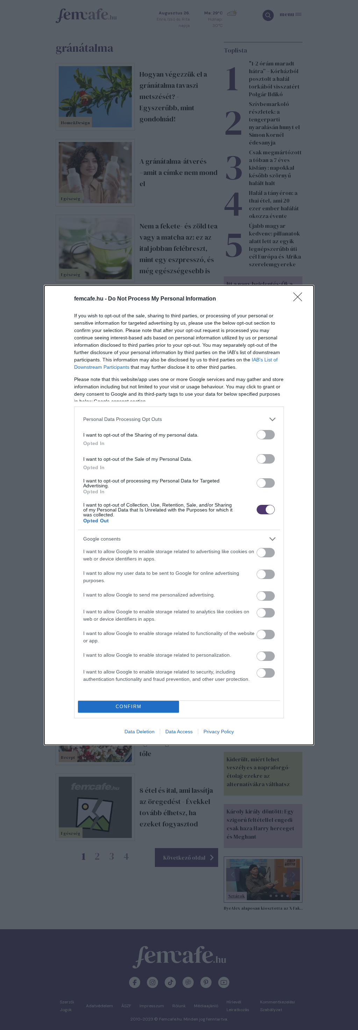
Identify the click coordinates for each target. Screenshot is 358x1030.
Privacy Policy (218, 731)
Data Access (179, 731)
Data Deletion (139, 731)
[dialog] (179, 515)
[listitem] (179, 419)
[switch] (266, 434)
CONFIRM (129, 706)
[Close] (300, 299)
